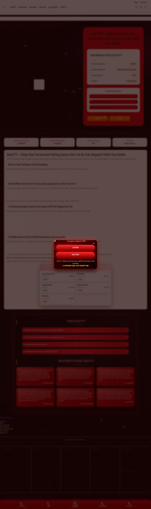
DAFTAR (75, 254)
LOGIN (75, 247)
